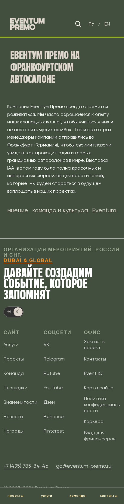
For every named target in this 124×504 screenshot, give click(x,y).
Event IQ (93, 373)
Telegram (54, 359)
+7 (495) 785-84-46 (26, 466)
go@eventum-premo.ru (83, 466)
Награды (13, 431)
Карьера (94, 421)
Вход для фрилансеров (99, 436)
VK (46, 344)
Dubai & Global (28, 260)
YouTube (53, 388)
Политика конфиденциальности (102, 404)
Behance (54, 416)
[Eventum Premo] (27, 24)
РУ (91, 24)
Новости (13, 416)
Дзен (49, 402)
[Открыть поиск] (78, 24)
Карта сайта (98, 388)
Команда (14, 373)
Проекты (14, 359)
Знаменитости (20, 402)
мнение (17, 210)
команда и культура (60, 210)
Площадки (15, 388)
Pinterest (54, 431)
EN (107, 24)
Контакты (95, 359)
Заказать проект (94, 344)
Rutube (52, 373)
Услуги (11, 344)
